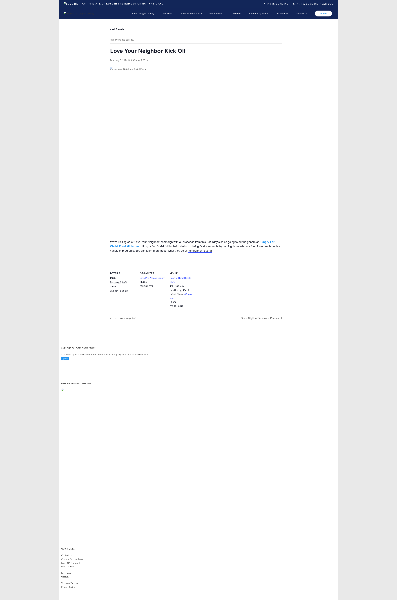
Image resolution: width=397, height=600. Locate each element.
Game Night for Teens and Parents (260, 318)
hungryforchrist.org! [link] (200, 250)
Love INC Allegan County (152, 277)
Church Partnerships (72, 559)
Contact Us (66, 555)
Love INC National (70, 563)
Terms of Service (69, 583)
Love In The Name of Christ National (134, 3)
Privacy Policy (68, 587)
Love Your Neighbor (124, 318)
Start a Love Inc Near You (313, 3)
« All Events (117, 29)
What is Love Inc (276, 3)
